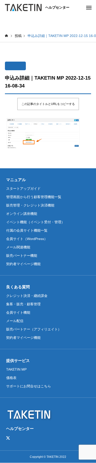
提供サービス (18, 361)
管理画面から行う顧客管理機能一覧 (33, 197)
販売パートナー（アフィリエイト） (33, 329)
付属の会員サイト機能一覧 (27, 230)
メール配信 (14, 321)
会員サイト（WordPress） (27, 239)
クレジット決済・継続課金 (27, 296)
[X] (8, 438)
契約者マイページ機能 (23, 264)
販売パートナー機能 (21, 255)
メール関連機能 (18, 247)
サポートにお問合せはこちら (28, 386)
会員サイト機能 (18, 312)
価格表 (11, 378)
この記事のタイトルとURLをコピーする (48, 104)
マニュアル (16, 180)
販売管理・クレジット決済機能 (30, 205)
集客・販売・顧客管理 (23, 304)
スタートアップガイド (23, 188)
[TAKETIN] (23, 7)
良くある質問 (18, 287)
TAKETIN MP (16, 369)
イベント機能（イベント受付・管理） (35, 222)
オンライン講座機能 (21, 214)
